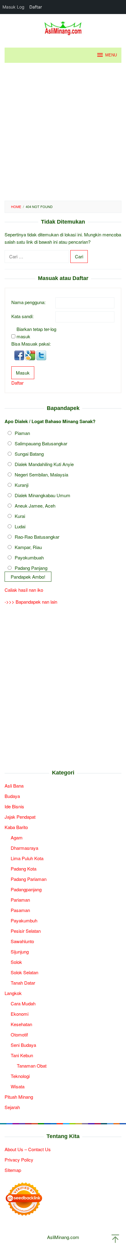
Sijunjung (20, 951)
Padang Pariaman (28, 879)
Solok (16, 962)
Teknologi (20, 1076)
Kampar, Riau (28, 547)
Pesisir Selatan (26, 931)
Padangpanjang (26, 889)
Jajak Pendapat (20, 817)
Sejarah (12, 1107)
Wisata (17, 1086)
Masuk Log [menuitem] (13, 6)
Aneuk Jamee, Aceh (35, 505)
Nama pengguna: (28, 302)
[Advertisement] (63, 132)
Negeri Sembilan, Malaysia (41, 474)
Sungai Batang (29, 454)
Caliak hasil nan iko (24, 590)
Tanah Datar (23, 982)
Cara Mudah (23, 1003)
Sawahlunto (22, 941)
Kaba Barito (16, 827)
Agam (17, 837)
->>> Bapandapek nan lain (31, 601)
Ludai (20, 526)
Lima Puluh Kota (27, 858)
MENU (111, 55)
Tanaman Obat (31, 1065)
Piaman (22, 433)
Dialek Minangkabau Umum (42, 495)
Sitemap (13, 1170)
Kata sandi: (22, 316)
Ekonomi (19, 1014)
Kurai (20, 516)
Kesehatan (21, 1024)
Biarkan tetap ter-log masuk (36, 332)
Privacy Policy (19, 1159)
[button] (19, 354)
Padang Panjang (31, 568)
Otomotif (19, 1034)
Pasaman (20, 910)
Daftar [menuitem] (35, 6)
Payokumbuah (29, 557)
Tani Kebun (22, 1055)
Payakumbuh (24, 920)
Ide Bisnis (14, 806)
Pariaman (20, 899)
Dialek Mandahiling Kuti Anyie (44, 464)
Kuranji (21, 485)
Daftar (17, 382)
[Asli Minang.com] (63, 27)
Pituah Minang (19, 1097)
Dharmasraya (24, 848)
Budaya (12, 796)
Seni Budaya (23, 1045)
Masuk (23, 372)
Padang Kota (23, 868)
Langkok (13, 993)
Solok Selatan (24, 972)
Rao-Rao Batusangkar (37, 536)
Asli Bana (14, 785)
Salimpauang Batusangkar (41, 443)
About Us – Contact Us (28, 1149)
